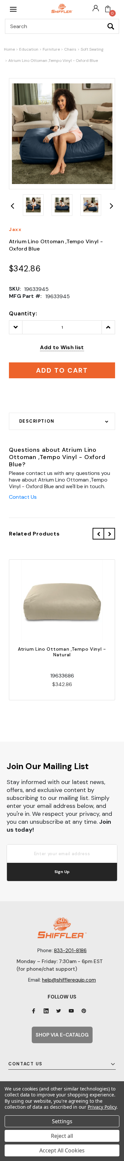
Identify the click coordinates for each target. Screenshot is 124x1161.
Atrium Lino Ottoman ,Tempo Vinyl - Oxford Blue (53, 60)
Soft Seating (92, 49)
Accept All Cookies (62, 1150)
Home (9, 49)
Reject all (62, 1135)
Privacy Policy (102, 1107)
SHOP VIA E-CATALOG (62, 1035)
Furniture (51, 49)
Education (28, 49)
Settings (62, 1121)
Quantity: (23, 313)
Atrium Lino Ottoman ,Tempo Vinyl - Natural (62, 652)
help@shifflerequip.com (69, 980)
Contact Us (23, 496)
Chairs (70, 49)
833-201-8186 (70, 950)
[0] (107, 9)
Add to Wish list (62, 347)
